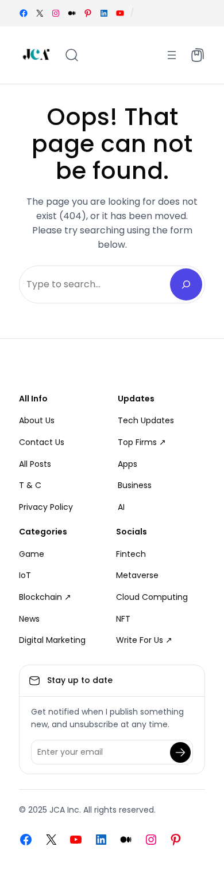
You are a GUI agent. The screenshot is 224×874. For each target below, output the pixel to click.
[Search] (186, 284)
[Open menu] (172, 55)
